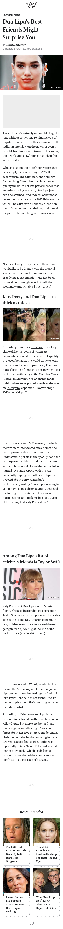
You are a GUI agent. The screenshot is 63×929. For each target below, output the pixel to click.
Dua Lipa (19, 142)
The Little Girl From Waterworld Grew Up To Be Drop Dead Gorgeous (16, 854)
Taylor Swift (10, 615)
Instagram (54, 338)
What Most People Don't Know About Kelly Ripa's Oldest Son (46, 903)
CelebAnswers (34, 633)
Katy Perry (46, 365)
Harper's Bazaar (37, 760)
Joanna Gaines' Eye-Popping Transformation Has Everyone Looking (15, 904)
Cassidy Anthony (16, 44)
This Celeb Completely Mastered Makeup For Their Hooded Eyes (46, 854)
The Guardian (28, 177)
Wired (33, 684)
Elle (35, 742)
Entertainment (11, 15)
